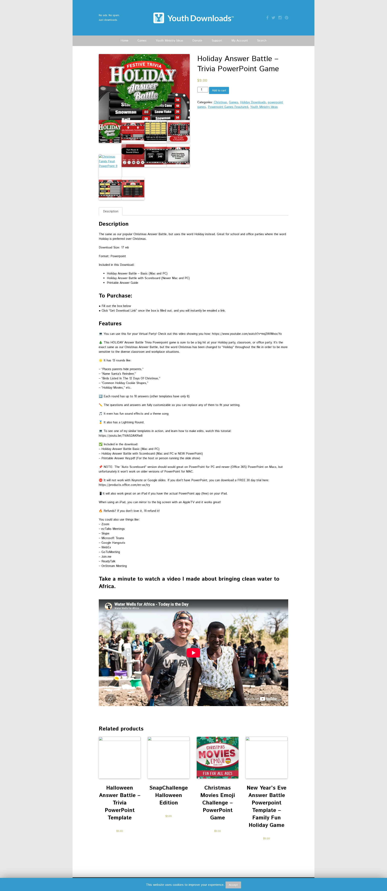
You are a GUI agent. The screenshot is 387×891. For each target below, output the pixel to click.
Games (142, 41)
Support (216, 41)
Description (110, 211)
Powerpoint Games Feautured (228, 107)
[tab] (111, 211)
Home (124, 41)
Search (261, 41)
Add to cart (219, 90)
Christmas (220, 102)
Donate (197, 41)
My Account (239, 41)
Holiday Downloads (253, 102)
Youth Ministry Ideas (169, 41)
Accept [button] (233, 885)
